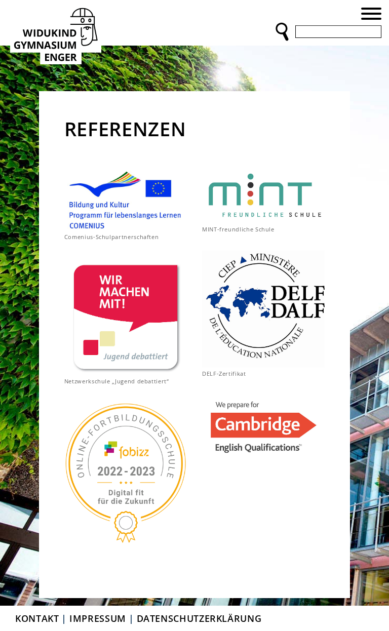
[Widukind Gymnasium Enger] (55, 34)
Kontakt (37, 618)
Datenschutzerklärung (199, 618)
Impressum (97, 618)
